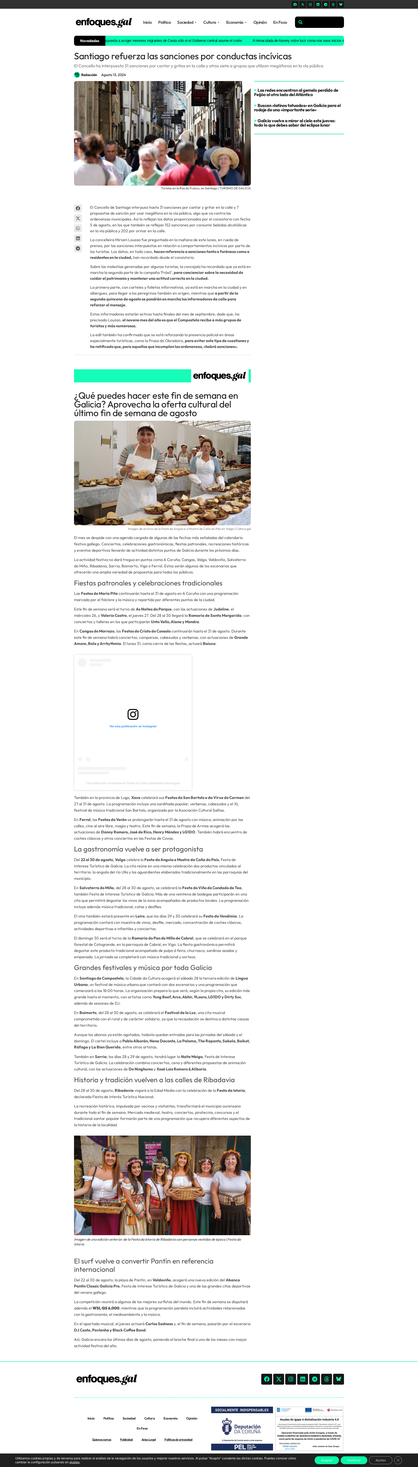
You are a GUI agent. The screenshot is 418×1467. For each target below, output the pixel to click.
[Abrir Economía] (245, 22)
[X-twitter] (302, 4)
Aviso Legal (149, 1440)
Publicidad (126, 1440)
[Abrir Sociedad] (195, 22)
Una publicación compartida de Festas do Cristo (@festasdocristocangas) (133, 783)
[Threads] (333, 4)
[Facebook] (295, 4)
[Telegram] (325, 4)
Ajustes (381, 1460)
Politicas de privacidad (178, 1440)
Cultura (149, 1418)
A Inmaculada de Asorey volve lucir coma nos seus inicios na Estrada (274, 41)
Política (108, 1418)
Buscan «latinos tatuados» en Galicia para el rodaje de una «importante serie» (297, 107)
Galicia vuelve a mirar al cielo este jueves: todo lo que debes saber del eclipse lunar (294, 123)
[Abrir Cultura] (218, 22)
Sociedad (129, 1418)
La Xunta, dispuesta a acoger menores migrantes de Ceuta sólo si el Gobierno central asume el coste (133, 41)
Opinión (191, 1418)
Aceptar (326, 1460)
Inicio (91, 1418)
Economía (170, 1418)
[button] (78, 208)
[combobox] (319, 22)
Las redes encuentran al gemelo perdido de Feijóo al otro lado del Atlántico (296, 92)
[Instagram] (310, 4)
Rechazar (354, 1460)
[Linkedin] (318, 4)
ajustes (74, 1462)
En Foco (142, 1428)
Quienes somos (101, 1440)
